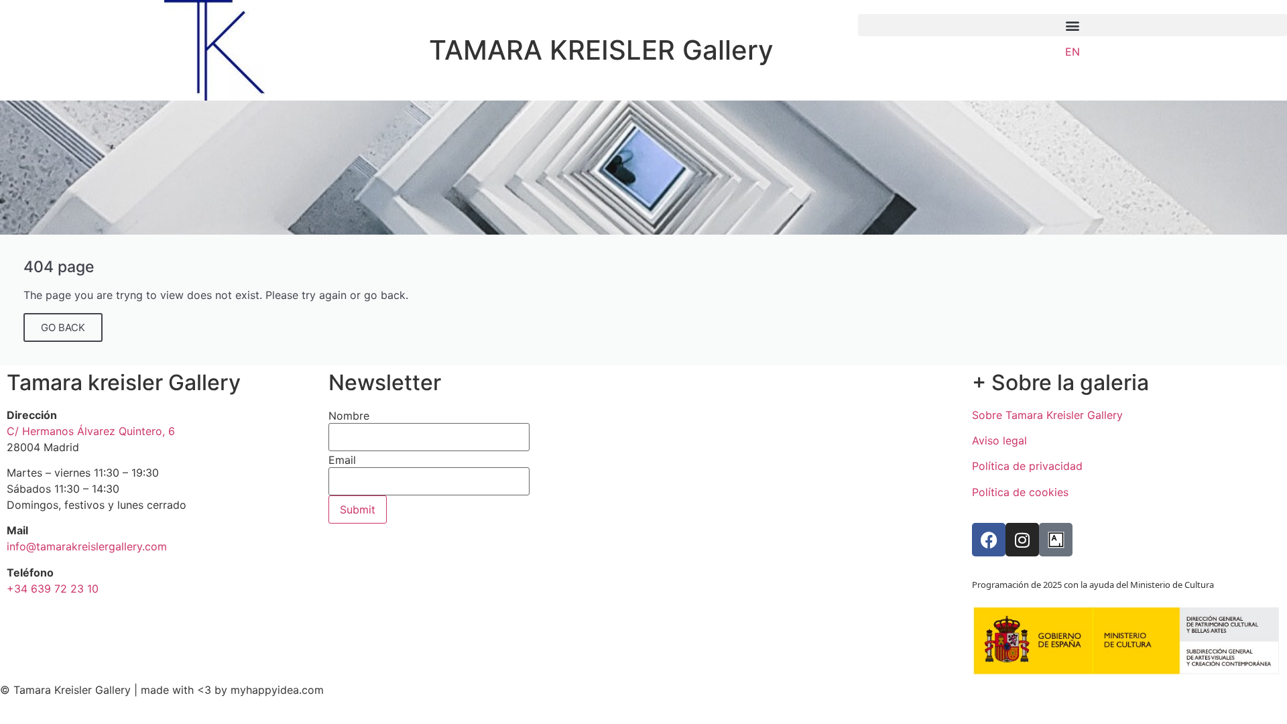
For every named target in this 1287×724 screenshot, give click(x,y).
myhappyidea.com (277, 690)
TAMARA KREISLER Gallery (601, 50)
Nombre (348, 415)
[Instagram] (1022, 539)
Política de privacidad (1027, 466)
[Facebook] (988, 539)
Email (342, 460)
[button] (1072, 25)
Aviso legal (999, 440)
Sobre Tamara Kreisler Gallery (1047, 415)
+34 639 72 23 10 (53, 588)
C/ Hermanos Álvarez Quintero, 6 (91, 431)
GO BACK (63, 327)
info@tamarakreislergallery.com (87, 546)
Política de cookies (1020, 492)
